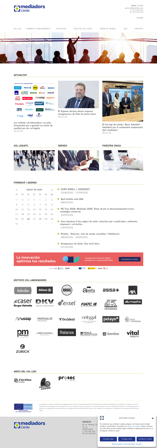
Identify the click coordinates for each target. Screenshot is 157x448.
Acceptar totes (108, 439)
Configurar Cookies (145, 439)
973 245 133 (138, 10)
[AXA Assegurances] (132, 295)
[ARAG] (67, 295)
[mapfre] (133, 304)
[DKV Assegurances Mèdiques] (45, 306)
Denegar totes (127, 439)
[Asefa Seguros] (89, 295)
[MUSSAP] (22, 324)
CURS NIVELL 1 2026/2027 (75, 189)
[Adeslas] (23, 295)
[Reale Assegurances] (88, 339)
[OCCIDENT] (66, 324)
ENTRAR (139, 18)
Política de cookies (117, 444)
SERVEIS (62, 146)
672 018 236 (138, 12)
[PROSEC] (67, 380)
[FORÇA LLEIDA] (45, 391)
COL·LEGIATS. (21, 146)
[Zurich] (22, 353)
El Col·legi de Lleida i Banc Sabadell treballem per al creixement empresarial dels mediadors (122, 127)
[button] (153, 418)
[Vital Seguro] (132, 339)
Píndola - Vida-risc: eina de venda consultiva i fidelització (90, 234)
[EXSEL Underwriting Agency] (67, 306)
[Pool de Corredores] (132, 324)
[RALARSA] (67, 336)
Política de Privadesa (129, 444)
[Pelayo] (110, 324)
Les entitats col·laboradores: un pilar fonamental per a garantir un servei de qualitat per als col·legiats (33, 126)
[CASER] (23, 306)
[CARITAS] (23, 385)
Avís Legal (139, 444)
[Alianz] (44, 295)
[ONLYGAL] (88, 324)
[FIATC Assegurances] (88, 309)
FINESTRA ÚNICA (111, 146)
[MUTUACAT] (44, 324)
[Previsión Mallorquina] (22, 339)
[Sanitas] (110, 339)
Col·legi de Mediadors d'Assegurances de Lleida (31, 8)
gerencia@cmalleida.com (134, 8)
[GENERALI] (110, 309)
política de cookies (133, 426)
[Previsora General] (44, 339)
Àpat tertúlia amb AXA (72, 199)
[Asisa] (110, 295)
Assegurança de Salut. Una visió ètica (80, 244)
